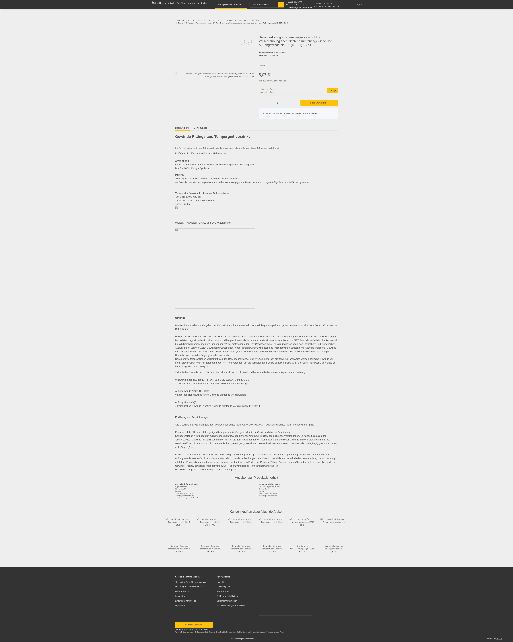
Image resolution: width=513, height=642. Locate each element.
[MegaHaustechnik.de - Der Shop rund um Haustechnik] (180, 3)
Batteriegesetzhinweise (185, 601)
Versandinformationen (227, 601)
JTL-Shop (499, 638)
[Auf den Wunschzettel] (249, 41)
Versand (282, 80)
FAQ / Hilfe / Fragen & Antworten (231, 605)
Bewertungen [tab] (200, 128)
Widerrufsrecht (182, 591)
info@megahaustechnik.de (300, 7)
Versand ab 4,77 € (324, 3)
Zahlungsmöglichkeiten (227, 596)
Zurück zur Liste (183, 20)
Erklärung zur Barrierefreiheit (188, 586)
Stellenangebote (224, 586)
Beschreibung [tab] (182, 128)
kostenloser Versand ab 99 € (326, 6)
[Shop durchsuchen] (281, 4)
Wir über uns (223, 591)
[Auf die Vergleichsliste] (242, 41)
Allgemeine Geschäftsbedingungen (191, 582)
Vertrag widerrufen (194, 624)
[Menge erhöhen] (293, 103)
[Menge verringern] (262, 103)
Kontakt (220, 582)
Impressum (180, 605)
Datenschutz (180, 596)
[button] (343, 4)
